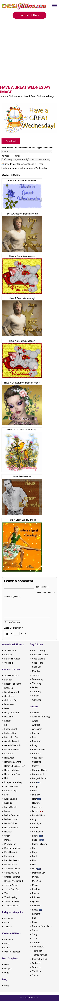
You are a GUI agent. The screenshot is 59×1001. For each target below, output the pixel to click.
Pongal (7, 840)
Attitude (36, 725)
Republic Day (10, 864)
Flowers (36, 803)
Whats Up (36, 967)
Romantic (36, 914)
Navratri (8, 831)
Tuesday (36, 675)
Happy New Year (12, 774)
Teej (6, 893)
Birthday (8, 654)
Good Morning (39, 650)
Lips (34, 864)
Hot (34, 848)
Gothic (35, 827)
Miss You (36, 881)
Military (35, 877)
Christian (8, 918)
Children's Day (11, 700)
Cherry (35, 766)
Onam (7, 836)
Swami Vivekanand (13, 881)
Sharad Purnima (12, 877)
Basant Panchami (12, 684)
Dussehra (8, 716)
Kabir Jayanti (10, 799)
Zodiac (35, 975)
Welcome (36, 963)
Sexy (34, 922)
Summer (36, 942)
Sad (34, 918)
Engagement (10, 729)
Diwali (7, 708)
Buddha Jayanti (11, 692)
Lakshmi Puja (10, 790)
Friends (35, 811)
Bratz (7, 947)
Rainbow (36, 905)
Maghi (7, 811)
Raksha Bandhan (12, 848)
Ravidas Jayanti (12, 860)
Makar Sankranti (12, 815)
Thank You (37, 951)
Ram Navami (10, 852)
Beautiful (36, 741)
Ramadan (9, 856)
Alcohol (35, 712)
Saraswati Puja (11, 873)
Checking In (37, 758)
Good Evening (38, 658)
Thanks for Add (39, 955)
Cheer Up (36, 762)
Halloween (9, 758)
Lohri (6, 794)
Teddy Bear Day (11, 889)
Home (3, 96)
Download (11, 141)
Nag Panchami (11, 827)
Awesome (37, 729)
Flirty (34, 799)
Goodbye (36, 823)
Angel (35, 721)
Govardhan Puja (12, 749)
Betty (7, 943)
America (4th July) (41, 716)
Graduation (37, 831)
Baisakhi (8, 679)
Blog (6, 985)
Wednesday (14, 96)
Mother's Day (10, 823)
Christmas (9, 696)
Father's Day (10, 733)
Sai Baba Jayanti (12, 868)
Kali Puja (8, 803)
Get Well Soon (38, 815)
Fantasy (36, 794)
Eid (5, 725)
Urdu (6, 972)
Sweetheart (38, 946)
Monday (36, 671)
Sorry (34, 934)
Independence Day (13, 782)
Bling (34, 745)
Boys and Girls (39, 749)
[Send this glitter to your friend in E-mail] (3, 164)
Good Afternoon (40, 654)
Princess (36, 897)
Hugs (34, 852)
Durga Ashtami (11, 712)
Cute (34, 782)
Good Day (36, 667)
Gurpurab (8, 753)
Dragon (35, 786)
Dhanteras (9, 704)
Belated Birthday (12, 658)
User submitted (39, 959)
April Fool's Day (11, 675)
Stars (34, 938)
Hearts (35, 836)
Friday (35, 687)
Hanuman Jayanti (12, 762)
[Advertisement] (29, 54)
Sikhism (8, 926)
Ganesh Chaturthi (12, 745)
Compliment (38, 774)
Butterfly (36, 753)
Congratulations (40, 778)
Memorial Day (38, 873)
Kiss (34, 860)
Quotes (35, 901)
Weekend (36, 700)
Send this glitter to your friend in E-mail (24, 164)
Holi (6, 778)
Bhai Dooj (8, 688)
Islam (7, 922)
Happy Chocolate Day (14, 766)
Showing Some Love (42, 926)
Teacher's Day (11, 885)
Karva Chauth (10, 807)
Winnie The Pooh (12, 951)
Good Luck (37, 807)
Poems (35, 893)
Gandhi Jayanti (11, 741)
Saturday (36, 691)
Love (34, 868)
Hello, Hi (36, 840)
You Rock (36, 971)
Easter (7, 721)
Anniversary (10, 650)
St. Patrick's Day (12, 905)
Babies (35, 733)
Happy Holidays (11, 770)
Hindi (6, 964)
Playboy (36, 889)
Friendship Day (11, 737)
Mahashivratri (11, 819)
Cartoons (8, 939)
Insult (34, 856)
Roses (35, 910)
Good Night (37, 663)
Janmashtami (11, 786)
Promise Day (10, 844)
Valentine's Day (11, 901)
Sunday (35, 695)
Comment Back (39, 770)
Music (35, 885)
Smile (35, 930)
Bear (34, 737)
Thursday (36, 683)
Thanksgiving (10, 897)
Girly (34, 819)
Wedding (8, 663)
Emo (34, 790)
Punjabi (7, 968)
